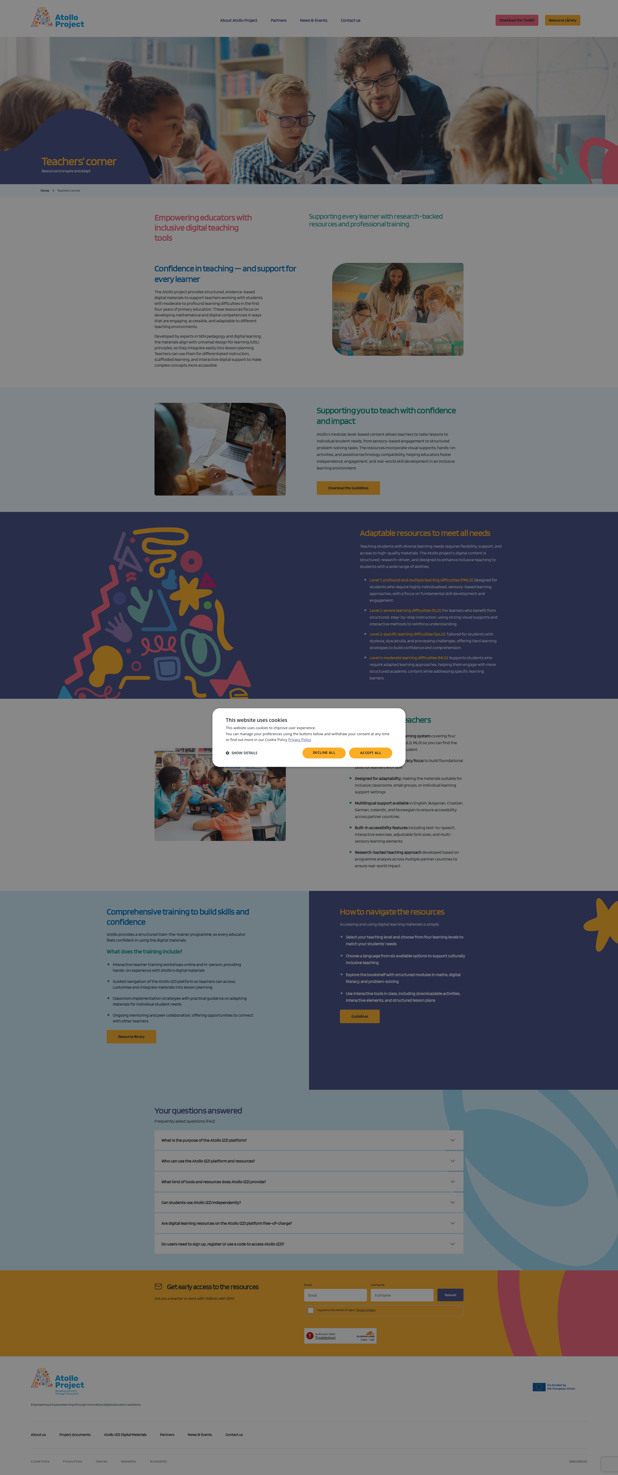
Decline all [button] (324, 752)
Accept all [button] (370, 752)
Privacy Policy (299, 739)
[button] (241, 753)
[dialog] (309, 737)
